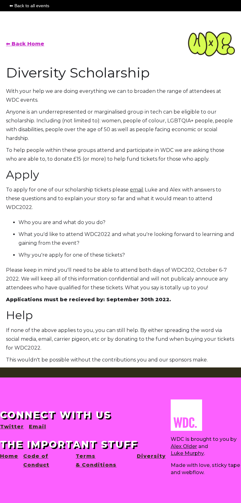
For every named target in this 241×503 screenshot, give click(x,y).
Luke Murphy (187, 453)
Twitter (12, 427)
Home (9, 456)
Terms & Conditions (96, 460)
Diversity (151, 456)
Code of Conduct (36, 460)
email (136, 190)
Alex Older (184, 446)
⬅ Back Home (25, 44)
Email (37, 427)
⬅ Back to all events (29, 5)
